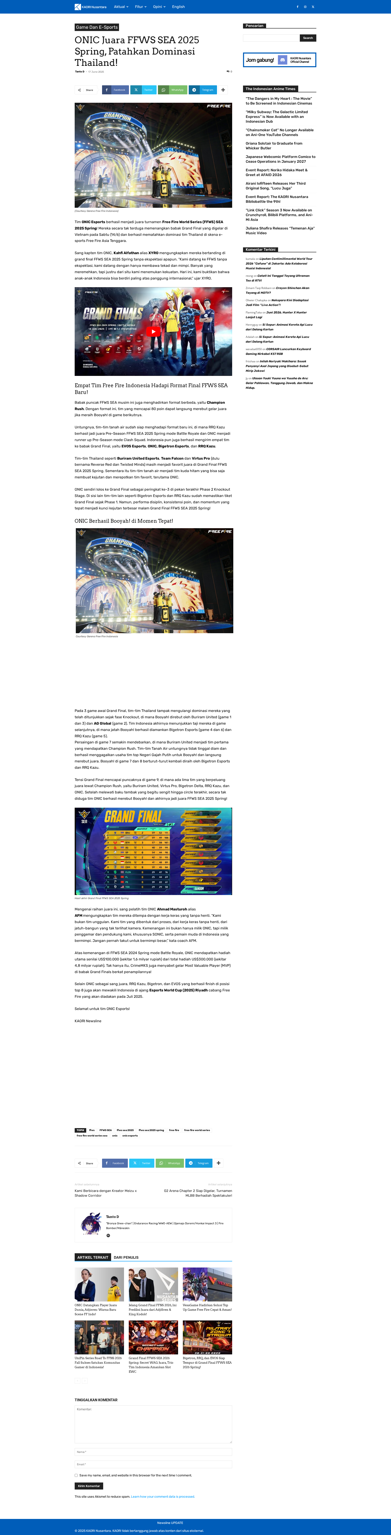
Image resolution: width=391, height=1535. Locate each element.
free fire (174, 1130)
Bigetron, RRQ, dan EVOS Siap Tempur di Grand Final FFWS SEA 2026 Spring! (207, 1362)
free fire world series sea (92, 1135)
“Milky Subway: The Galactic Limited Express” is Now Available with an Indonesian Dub (277, 117)
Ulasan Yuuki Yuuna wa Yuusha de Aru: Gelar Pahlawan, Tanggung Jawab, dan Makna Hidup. (279, 383)
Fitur (139, 7)
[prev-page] (77, 1381)
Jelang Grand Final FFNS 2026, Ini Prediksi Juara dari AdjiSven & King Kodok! (152, 1309)
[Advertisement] (153, 676)
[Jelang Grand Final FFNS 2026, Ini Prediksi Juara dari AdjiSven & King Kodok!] (153, 1284)
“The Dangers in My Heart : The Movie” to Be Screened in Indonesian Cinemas (279, 100)
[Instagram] (305, 7)
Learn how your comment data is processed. (163, 1497)
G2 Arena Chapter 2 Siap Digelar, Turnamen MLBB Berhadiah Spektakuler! (198, 1193)
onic (114, 1135)
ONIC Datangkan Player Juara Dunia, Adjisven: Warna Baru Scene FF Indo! (96, 1309)
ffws (92, 1130)
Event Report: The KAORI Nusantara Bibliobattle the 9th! (277, 199)
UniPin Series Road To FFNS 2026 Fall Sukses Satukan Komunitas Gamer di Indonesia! (98, 1362)
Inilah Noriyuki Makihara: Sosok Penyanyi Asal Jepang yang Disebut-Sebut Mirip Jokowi (277, 366)
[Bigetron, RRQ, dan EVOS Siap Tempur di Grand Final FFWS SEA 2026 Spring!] (207, 1337)
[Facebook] (297, 7)
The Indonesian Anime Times (271, 89)
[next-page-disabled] (85, 1381)
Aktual (119, 7)
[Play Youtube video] (153, 331)
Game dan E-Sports (97, 27)
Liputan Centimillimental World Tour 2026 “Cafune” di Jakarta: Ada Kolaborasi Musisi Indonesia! (279, 263)
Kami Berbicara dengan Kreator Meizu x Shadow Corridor (106, 1193)
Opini (157, 7)
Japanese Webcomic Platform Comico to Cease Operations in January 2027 (280, 159)
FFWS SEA (106, 1130)
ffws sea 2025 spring (151, 1130)
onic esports (130, 1135)
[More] (223, 89)
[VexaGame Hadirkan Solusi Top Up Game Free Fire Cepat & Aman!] (207, 1284)
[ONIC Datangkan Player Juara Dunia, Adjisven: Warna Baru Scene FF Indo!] (99, 1284)
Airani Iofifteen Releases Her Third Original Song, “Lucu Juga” (276, 185)
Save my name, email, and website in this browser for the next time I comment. (135, 1475)
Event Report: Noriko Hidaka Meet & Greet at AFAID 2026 (277, 172)
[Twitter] (313, 7)
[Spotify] (110, 1236)
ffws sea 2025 (125, 1130)
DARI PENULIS (126, 1257)
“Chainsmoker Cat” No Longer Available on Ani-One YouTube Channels (280, 132)
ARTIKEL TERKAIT (92, 1257)
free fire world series (197, 1130)
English (178, 7)
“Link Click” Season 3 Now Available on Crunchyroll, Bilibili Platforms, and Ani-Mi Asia (279, 215)
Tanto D (79, 71)
